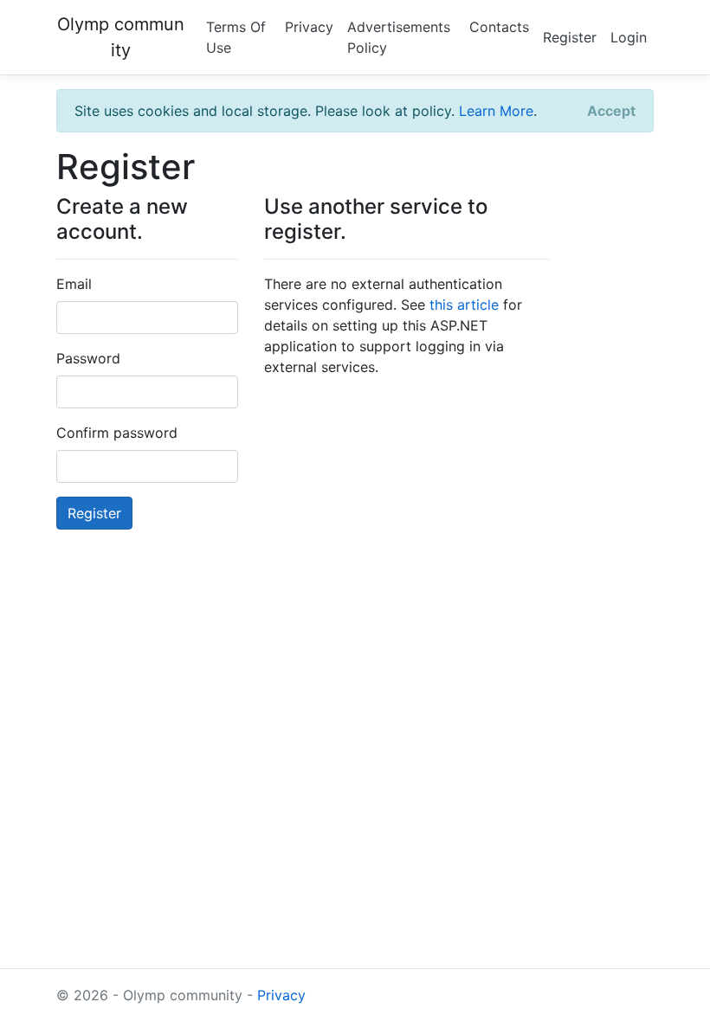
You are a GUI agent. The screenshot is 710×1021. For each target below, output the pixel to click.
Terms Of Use (236, 37)
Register (570, 37)
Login (628, 37)
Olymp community (120, 37)
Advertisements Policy (398, 37)
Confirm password (117, 432)
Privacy (309, 26)
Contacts (499, 26)
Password (88, 358)
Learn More (496, 110)
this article (464, 304)
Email (74, 283)
